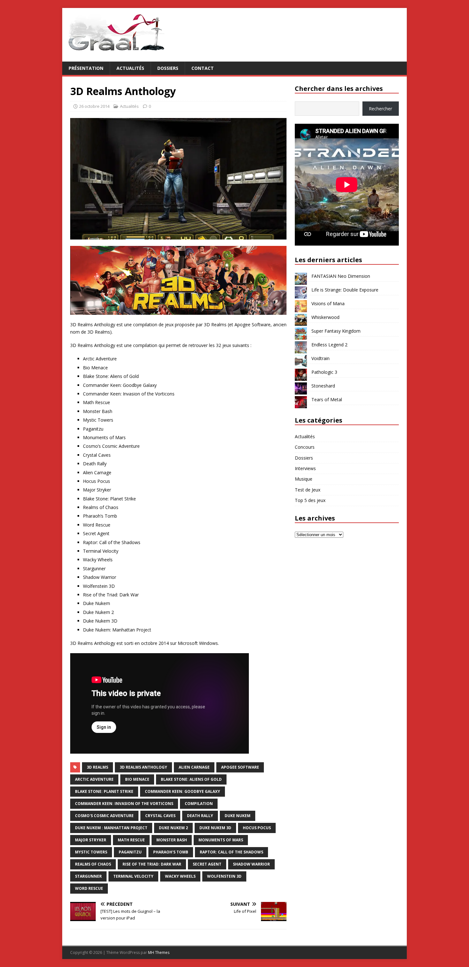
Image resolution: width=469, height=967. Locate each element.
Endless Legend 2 (329, 345)
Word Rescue (89, 888)
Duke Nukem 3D (215, 827)
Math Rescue (131, 840)
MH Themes (158, 952)
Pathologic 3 (324, 372)
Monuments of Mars (220, 840)
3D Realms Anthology (143, 767)
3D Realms (97, 767)
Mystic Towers (91, 852)
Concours (305, 447)
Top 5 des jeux (310, 500)
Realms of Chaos (93, 864)
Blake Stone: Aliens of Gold (191, 779)
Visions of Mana (328, 303)
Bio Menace (137, 779)
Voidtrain (320, 358)
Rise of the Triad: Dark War (152, 864)
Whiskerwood (325, 317)
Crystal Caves (160, 815)
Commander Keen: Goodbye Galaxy (182, 791)
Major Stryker (90, 840)
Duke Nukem (237, 815)
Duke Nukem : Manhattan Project (111, 827)
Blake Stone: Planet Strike (104, 791)
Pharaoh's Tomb (170, 852)
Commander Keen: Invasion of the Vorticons (124, 803)
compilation (199, 803)
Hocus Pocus (257, 827)
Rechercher (380, 109)
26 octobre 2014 (94, 106)
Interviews (305, 468)
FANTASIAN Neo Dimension (340, 276)
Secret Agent (207, 864)
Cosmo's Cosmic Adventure (104, 815)
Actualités (130, 68)
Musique (303, 479)
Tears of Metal (326, 399)
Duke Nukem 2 (173, 827)
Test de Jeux (307, 490)
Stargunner (88, 876)
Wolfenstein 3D (224, 876)
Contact (202, 68)
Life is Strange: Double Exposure (344, 290)
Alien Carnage (194, 767)
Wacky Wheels (180, 876)
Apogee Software (240, 767)
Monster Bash (171, 840)
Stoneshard (323, 386)
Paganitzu (130, 852)
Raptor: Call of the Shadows (231, 852)
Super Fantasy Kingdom (336, 331)
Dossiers (167, 68)
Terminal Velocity (133, 876)
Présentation (86, 68)
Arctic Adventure (94, 779)
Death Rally (200, 815)
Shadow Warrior (251, 864)
